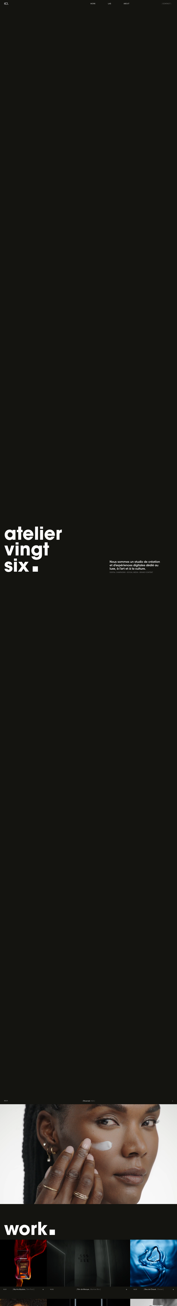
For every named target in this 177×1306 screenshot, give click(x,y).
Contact (166, 4)
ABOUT (126, 4)
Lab (109, 4)
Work (92, 4)
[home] (14, 3)
